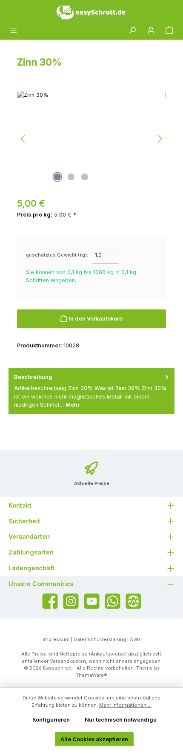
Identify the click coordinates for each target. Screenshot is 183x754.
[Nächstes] (159, 139)
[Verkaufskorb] (169, 30)
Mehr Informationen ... (125, 705)
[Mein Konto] (151, 30)
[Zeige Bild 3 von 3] (84, 176)
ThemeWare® (91, 675)
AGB (135, 639)
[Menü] (13, 30)
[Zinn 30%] (91, 139)
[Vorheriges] (23, 139)
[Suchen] (132, 30)
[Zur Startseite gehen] (91, 12)
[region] (91, 139)
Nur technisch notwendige (121, 719)
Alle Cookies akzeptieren (94, 739)
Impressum (56, 639)
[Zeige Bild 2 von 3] (71, 176)
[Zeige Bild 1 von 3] (57, 176)
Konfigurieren (51, 719)
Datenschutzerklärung (100, 639)
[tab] (91, 391)
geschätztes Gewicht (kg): (57, 255)
